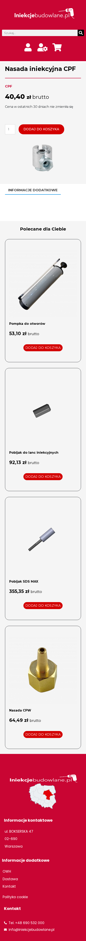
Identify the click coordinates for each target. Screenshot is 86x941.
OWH (7, 871)
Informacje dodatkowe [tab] (33, 190)
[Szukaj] (81, 33)
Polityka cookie (15, 897)
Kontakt (9, 886)
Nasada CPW (20, 710)
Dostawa (10, 879)
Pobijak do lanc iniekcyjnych (33, 452)
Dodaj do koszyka (41, 129)
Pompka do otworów (27, 324)
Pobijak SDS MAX (23, 581)
